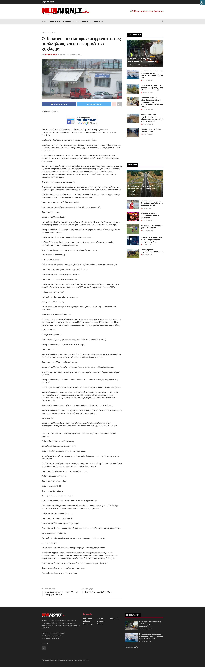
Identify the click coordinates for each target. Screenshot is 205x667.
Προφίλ (44, 2)
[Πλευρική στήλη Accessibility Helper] (202, 2)
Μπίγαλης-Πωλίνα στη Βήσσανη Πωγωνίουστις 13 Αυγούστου (151, 215)
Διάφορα (86, 621)
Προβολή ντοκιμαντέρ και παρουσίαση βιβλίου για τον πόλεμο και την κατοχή (152, 88)
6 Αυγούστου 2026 (147, 230)
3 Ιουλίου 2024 (64, 54)
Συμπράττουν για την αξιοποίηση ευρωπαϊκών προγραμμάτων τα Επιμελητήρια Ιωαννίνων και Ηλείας (152, 102)
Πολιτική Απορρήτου (132, 647)
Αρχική (44, 21)
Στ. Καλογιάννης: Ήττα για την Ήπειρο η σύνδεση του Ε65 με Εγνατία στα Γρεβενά (144, 188)
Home (43, 33)
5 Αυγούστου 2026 (147, 220)
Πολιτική (100, 624)
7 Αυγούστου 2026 (134, 64)
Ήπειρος (76, 21)
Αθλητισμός (98, 21)
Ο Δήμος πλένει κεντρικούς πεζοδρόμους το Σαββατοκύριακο (150, 624)
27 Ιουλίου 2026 (133, 194)
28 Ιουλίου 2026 (146, 208)
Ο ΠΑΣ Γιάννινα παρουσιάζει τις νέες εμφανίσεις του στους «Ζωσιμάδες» (152, 239)
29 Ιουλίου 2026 (146, 244)
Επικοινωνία (51, 2)
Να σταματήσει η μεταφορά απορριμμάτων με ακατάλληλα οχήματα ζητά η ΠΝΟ (151, 636)
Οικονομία (67, 21)
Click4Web (86, 660)
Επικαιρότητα (54, 21)
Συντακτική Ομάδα (51, 54)
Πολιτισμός (86, 21)
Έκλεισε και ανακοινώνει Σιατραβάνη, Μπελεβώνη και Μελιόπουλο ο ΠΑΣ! (152, 203)
